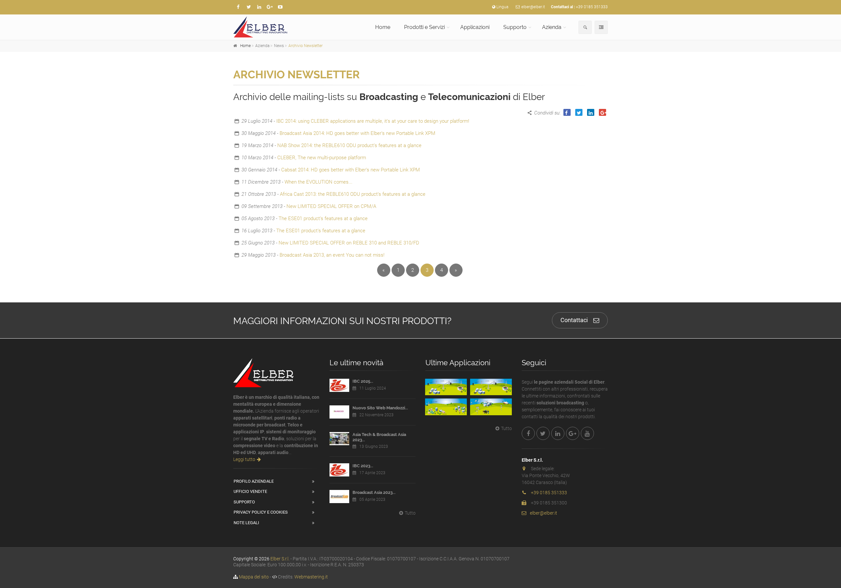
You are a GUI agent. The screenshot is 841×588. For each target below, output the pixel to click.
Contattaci (574, 320)
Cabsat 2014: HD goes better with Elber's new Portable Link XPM (350, 170)
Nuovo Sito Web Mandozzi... (380, 407)
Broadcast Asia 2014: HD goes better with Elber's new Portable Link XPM (357, 133)
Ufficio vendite (250, 491)
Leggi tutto (244, 459)
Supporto (515, 27)
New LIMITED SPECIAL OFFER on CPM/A (331, 206)
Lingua (502, 7)
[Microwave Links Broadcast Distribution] (491, 387)
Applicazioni (474, 27)
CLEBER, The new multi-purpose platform (321, 158)
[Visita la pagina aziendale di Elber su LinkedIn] (259, 7)
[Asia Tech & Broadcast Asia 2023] (339, 438)
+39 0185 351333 (592, 7)
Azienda (551, 27)
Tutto (410, 513)
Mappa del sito (254, 576)
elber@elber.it (533, 7)
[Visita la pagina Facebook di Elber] (238, 7)
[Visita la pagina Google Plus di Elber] (270, 7)
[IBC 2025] (339, 385)
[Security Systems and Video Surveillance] (491, 406)
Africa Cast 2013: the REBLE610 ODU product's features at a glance (352, 194)
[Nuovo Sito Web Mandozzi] (339, 412)
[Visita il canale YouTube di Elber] (280, 7)
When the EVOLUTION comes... (318, 182)
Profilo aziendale (254, 481)
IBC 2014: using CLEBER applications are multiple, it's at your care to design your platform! (372, 121)
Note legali (246, 522)
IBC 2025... (362, 381)
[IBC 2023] (339, 469)
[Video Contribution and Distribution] (446, 387)
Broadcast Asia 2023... (374, 492)
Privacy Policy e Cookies (261, 512)
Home (382, 27)
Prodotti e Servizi (424, 27)
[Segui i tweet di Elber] (249, 7)
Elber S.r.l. (279, 558)
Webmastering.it (311, 576)
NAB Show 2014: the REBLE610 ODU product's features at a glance (349, 145)
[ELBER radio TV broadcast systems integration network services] (276, 26)
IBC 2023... (362, 465)
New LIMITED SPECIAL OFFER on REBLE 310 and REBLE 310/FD (349, 243)
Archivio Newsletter (305, 45)
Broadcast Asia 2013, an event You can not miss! (332, 255)
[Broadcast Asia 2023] (339, 496)
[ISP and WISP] (446, 406)
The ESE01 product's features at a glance (323, 218)
